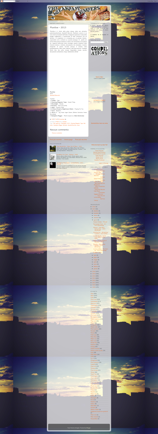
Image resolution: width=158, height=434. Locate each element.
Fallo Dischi (97, 191)
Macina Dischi (99, 158)
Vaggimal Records (98, 194)
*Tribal (92, 390)
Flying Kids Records (100, 189)
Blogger (88, 428)
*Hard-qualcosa (95, 382)
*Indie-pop (93, 335)
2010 (94, 285)
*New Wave (94, 337)
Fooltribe (102, 180)
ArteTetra (96, 175)
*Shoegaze (63, 123)
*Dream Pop (94, 342)
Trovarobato (102, 192)
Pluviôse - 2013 (97, 252)
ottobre (96, 215)
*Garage (93, 346)
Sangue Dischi (99, 157)
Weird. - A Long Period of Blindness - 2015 (99, 241)
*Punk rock (93, 366)
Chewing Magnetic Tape (77, 123)
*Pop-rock (93, 321)
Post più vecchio (81, 139)
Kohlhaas (102, 177)
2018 (94, 206)
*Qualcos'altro (94, 388)
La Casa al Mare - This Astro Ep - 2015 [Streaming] (100, 249)
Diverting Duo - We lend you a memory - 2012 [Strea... (100, 233)
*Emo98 (93, 392)
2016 (94, 271)
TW (56, 119)
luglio (95, 255)
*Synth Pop (93, 374)
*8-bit (92, 399)
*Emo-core (93, 340)
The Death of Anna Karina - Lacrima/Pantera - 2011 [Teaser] (70, 163)
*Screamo (93, 331)
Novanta (65, 125)
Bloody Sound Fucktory (99, 152)
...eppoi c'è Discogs (103, 163)
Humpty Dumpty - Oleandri (100, 222)
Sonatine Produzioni (99, 160)
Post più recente (56, 139)
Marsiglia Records (100, 174)
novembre (96, 213)
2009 (94, 287)
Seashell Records (55, 95)
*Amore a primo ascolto (97, 350)
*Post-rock (93, 299)
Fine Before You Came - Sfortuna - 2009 (67, 154)
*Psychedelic (94, 311)
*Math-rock (94, 338)
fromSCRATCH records (99, 154)
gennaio (96, 268)
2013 (68, 123)
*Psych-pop (94, 386)
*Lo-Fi (92, 358)
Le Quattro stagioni (99, 100)
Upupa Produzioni (98, 178)
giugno (95, 257)
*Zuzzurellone (94, 418)
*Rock (92, 295)
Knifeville (96, 188)
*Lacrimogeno (94, 376)
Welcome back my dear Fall (99, 145)
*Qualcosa (93, 401)
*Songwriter (94, 325)
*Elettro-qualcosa (95, 319)
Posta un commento (57, 133)
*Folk (92, 297)
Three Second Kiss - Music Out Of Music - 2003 (69, 146)
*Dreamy (93, 368)
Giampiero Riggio (57, 125)
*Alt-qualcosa (56, 123)
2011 (94, 282)
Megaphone (97, 185)
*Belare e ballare (95, 409)
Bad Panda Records (100, 183)
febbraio (96, 266)
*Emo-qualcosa (95, 384)
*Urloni (92, 396)
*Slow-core (94, 394)
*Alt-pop (93, 309)
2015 (94, 273)
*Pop (92, 293)
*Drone (92, 333)
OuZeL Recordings (98, 181)
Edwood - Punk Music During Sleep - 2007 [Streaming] (99, 229)
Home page (68, 139)
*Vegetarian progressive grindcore (99, 411)
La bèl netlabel (97, 197)
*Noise (92, 323)
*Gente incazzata (95, 348)
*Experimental (94, 305)
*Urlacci (93, 403)
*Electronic (93, 303)
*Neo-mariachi (94, 416)
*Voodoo (93, 407)
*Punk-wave (94, 378)
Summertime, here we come (99, 123)
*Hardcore (93, 344)
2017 (94, 209)
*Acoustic (93, 313)
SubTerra (102, 199)
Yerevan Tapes (97, 172)
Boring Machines (100, 171)
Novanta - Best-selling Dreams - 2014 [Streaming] (99, 245)
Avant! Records (99, 155)
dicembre (96, 211)
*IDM (92, 356)
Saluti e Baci (99, 77)
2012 (94, 280)
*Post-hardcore (95, 362)
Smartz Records (99, 150)
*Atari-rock (93, 415)
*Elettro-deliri (94, 327)
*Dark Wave (94, 354)
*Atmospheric (94, 380)
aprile (95, 262)
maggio (96, 259)
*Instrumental (94, 301)
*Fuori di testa (94, 370)
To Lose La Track (98, 169)
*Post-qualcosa (95, 329)
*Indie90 (93, 364)
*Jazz (92, 352)
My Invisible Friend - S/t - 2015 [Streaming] (100, 224)
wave (78, 125)
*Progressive (94, 360)
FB (52, 119)
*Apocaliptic (94, 405)
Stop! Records (101, 195)
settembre (96, 217)
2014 (94, 276)
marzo (95, 264)
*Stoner (93, 372)
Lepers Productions (100, 186)
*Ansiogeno (93, 397)
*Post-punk (94, 315)
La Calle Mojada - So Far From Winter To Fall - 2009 (99, 237)
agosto (96, 220)
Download (62, 119)
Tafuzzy (96, 200)
